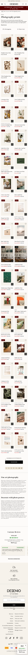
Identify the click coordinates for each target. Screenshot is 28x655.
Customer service (19, 616)
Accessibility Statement (7, 625)
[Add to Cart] (12, 49)
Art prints (8, 11)
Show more (14, 462)
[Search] (5, 4)
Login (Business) (9, 634)
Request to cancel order (20, 627)
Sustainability (10, 623)
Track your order (18, 618)
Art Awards (10, 631)
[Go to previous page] (6, 468)
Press (12, 616)
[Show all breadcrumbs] (2, 11)
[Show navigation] (2, 4)
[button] (22, 649)
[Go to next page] (21, 468)
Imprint (11, 618)
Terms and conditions (20, 621)
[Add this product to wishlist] (12, 35)
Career (11, 621)
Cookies (17, 623)
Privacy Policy (12, 608)
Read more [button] (4, 25)
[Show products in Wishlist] (22, 4)
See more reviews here (14, 558)
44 (19, 468)
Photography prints (16, 11)
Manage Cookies (18, 630)
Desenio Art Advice (19, 613)
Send (14, 605)
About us (11, 613)
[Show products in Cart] (25, 4)
